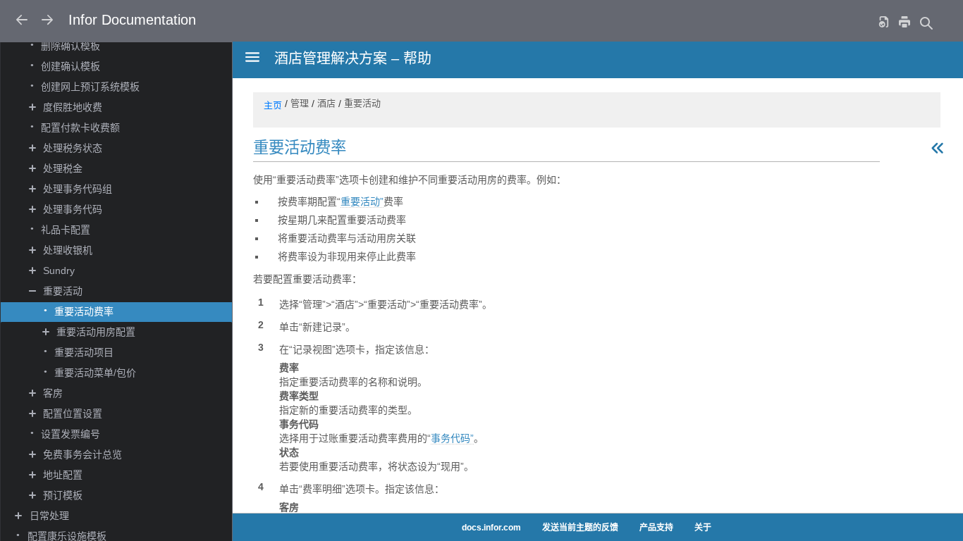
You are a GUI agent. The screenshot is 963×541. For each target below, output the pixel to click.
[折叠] (33, 291)
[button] (137, 108)
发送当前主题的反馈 (580, 528)
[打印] (904, 21)
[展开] (33, 107)
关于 (702, 528)
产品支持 (656, 528)
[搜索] (925, 23)
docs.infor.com (491, 528)
